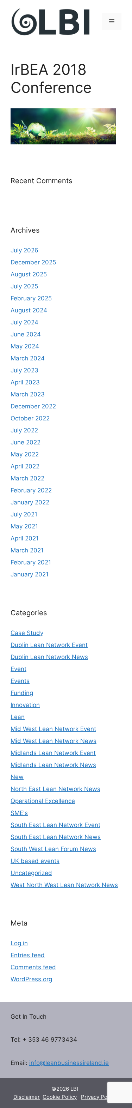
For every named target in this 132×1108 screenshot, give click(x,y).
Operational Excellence (43, 800)
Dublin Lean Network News (49, 656)
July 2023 (24, 370)
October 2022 (30, 418)
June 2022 (25, 442)
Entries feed (28, 955)
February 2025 (31, 298)
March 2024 (28, 358)
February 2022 (31, 490)
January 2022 (30, 502)
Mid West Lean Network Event (53, 728)
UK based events (35, 860)
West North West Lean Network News (64, 884)
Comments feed (33, 967)
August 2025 (29, 274)
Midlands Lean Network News (53, 764)
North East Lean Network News (55, 788)
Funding (22, 692)
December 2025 (33, 262)
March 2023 (28, 394)
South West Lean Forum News (53, 848)
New (17, 776)
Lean (18, 716)
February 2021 (31, 562)
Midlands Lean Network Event (53, 752)
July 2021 (24, 514)
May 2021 (24, 526)
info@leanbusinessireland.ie (69, 1062)
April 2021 (25, 538)
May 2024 (25, 346)
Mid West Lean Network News (53, 740)
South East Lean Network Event (55, 824)
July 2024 (24, 322)
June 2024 (26, 334)
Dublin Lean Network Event (49, 644)
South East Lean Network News (56, 836)
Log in (19, 943)
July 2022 (24, 430)
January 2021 (30, 574)
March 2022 (27, 478)
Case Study (27, 632)
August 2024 (29, 310)
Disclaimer (26, 1097)
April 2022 (25, 466)
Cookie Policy (60, 1097)
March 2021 (27, 550)
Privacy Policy (98, 1097)
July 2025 (24, 286)
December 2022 (33, 406)
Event (18, 668)
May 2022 (25, 454)
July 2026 (24, 250)
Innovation (25, 704)
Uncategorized (31, 872)
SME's (19, 812)
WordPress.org (31, 979)
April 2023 (25, 382)
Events (20, 680)
